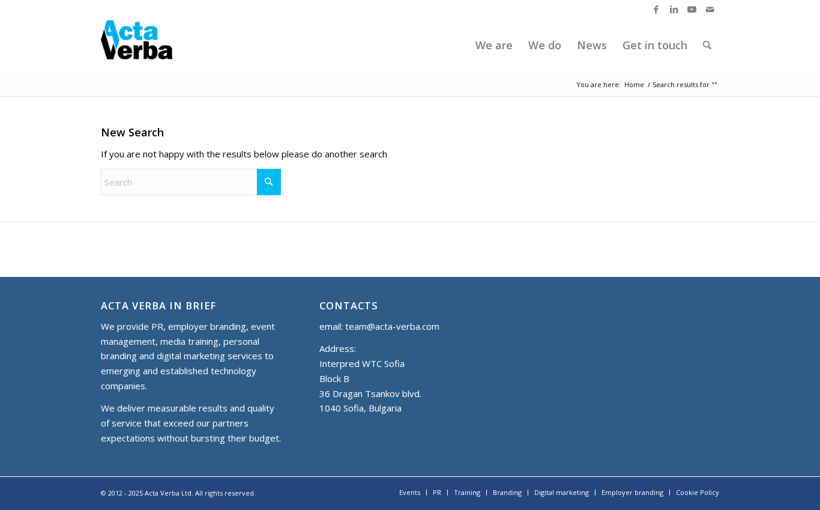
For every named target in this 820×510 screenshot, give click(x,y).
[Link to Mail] (710, 9)
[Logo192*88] (147, 45)
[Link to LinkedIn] (674, 9)
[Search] (707, 45)
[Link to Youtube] (692, 9)
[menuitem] (494, 45)
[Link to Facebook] (656, 9)
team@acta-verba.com (392, 326)
